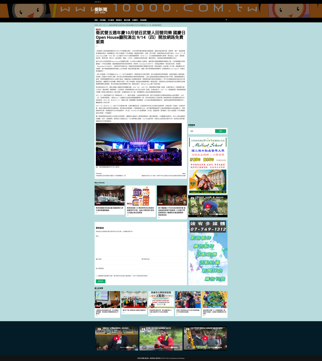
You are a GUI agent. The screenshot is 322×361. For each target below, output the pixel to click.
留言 (97, 236)
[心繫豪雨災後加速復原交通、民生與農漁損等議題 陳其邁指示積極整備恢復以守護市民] (107, 299)
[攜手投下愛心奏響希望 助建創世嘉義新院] (134, 299)
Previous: (111, 174)
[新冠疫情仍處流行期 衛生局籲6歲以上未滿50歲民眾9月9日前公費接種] (161, 299)
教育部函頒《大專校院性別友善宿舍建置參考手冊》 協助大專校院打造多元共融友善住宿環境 (140, 210)
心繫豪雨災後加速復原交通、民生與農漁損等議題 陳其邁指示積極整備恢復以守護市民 (107, 311)
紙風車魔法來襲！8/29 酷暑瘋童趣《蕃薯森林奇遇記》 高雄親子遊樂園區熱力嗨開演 (214, 311)
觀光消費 (127, 20)
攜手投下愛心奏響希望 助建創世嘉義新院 (134, 310)
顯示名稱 (99, 259)
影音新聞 (143, 20)
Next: (164, 174)
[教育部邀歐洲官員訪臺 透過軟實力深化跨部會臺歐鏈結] (110, 195)
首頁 (96, 20)
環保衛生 (119, 20)
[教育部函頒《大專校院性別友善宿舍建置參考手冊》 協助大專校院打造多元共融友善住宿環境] (141, 195)
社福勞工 (135, 20)
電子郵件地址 (146, 260)
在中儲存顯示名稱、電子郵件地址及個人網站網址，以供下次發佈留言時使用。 (123, 276)
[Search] (226, 19)
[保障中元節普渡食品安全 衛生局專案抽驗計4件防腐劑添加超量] (188, 299)
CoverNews (172, 358)
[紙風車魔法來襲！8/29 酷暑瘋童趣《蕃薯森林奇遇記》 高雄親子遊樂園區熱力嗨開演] (214, 299)
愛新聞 (101, 9)
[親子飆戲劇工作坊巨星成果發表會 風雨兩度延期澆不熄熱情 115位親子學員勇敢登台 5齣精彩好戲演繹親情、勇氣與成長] (172, 195)
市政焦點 (103, 20)
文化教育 (111, 20)
